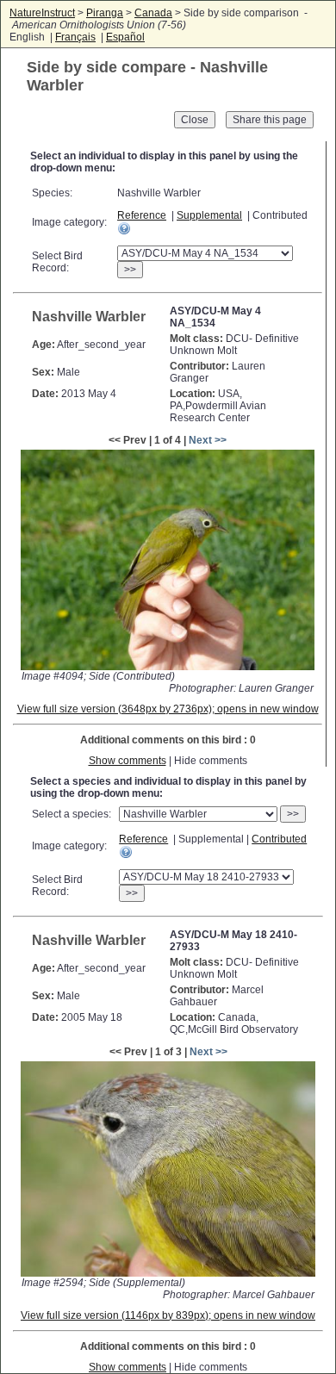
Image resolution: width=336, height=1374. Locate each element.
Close (194, 120)
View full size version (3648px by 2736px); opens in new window (168, 709)
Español (125, 37)
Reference (141, 215)
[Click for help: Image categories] (124, 228)
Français (75, 37)
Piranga (104, 13)
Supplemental (209, 215)
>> (130, 270)
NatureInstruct (42, 13)
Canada (153, 13)
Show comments (127, 761)
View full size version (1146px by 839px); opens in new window (168, 1315)
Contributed (279, 839)
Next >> (208, 440)
